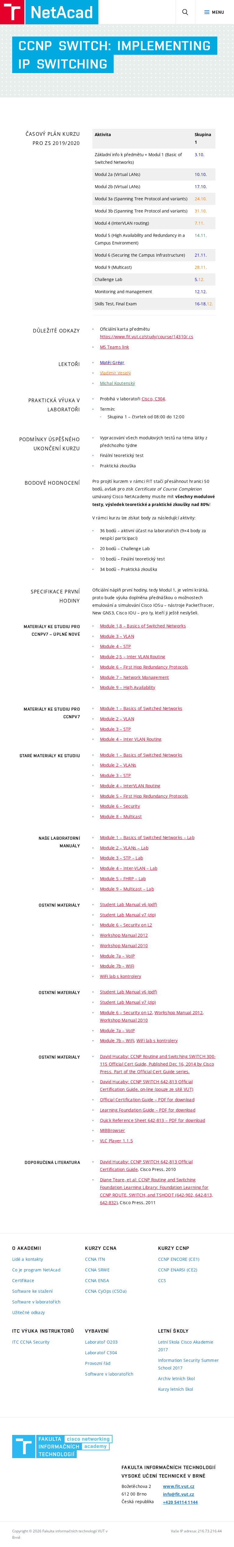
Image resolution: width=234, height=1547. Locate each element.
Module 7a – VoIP (117, 956)
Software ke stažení (32, 1291)
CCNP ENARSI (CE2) (177, 1270)
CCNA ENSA (97, 1280)
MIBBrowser (112, 1130)
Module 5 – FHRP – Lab (123, 878)
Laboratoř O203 (101, 1342)
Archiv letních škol (176, 1378)
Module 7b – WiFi (117, 966)
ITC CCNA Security (31, 1342)
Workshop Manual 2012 (124, 935)
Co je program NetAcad (36, 1270)
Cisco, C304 (153, 399)
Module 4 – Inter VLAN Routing (131, 739)
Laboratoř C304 (101, 1352)
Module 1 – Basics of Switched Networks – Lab (147, 837)
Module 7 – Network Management (134, 677)
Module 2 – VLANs (118, 765)
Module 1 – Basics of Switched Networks (141, 708)
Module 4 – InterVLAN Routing (130, 786)
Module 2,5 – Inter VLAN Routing (132, 656)
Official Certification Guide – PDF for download (147, 1099)
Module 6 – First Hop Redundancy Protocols (144, 667)
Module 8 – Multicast (121, 816)
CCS (162, 1280)
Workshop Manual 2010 (124, 945)
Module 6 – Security (120, 806)
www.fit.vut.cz (178, 1486)
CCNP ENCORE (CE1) (179, 1259)
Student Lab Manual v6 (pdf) (128, 904)
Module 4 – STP (115, 646)
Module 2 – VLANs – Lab (124, 848)
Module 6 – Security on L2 (126, 925)
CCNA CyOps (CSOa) (105, 1291)
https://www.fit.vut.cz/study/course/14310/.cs (146, 336)
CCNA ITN (95, 1259)
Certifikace (23, 1280)
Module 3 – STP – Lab (121, 858)
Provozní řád (97, 1363)
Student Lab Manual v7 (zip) (128, 915)
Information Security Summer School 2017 (188, 1364)
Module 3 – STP (115, 729)
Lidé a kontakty (27, 1259)
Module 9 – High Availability (127, 687)
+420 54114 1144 (180, 1502)
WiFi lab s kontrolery (120, 976)
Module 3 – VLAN (117, 636)
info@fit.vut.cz (178, 1494)
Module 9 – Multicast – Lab (127, 889)
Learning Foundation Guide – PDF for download (147, 1110)
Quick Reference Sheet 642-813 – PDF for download (152, 1120)
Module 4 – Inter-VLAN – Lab (129, 868)
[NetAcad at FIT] (49, 12)
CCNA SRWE (97, 1270)
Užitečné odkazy (28, 1312)
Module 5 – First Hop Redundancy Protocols (144, 796)
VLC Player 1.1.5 (116, 1141)
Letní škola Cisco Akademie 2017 (185, 1345)
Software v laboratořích (36, 1302)
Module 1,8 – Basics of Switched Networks (143, 626)
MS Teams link (114, 347)
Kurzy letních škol (175, 1389)
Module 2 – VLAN (117, 719)
